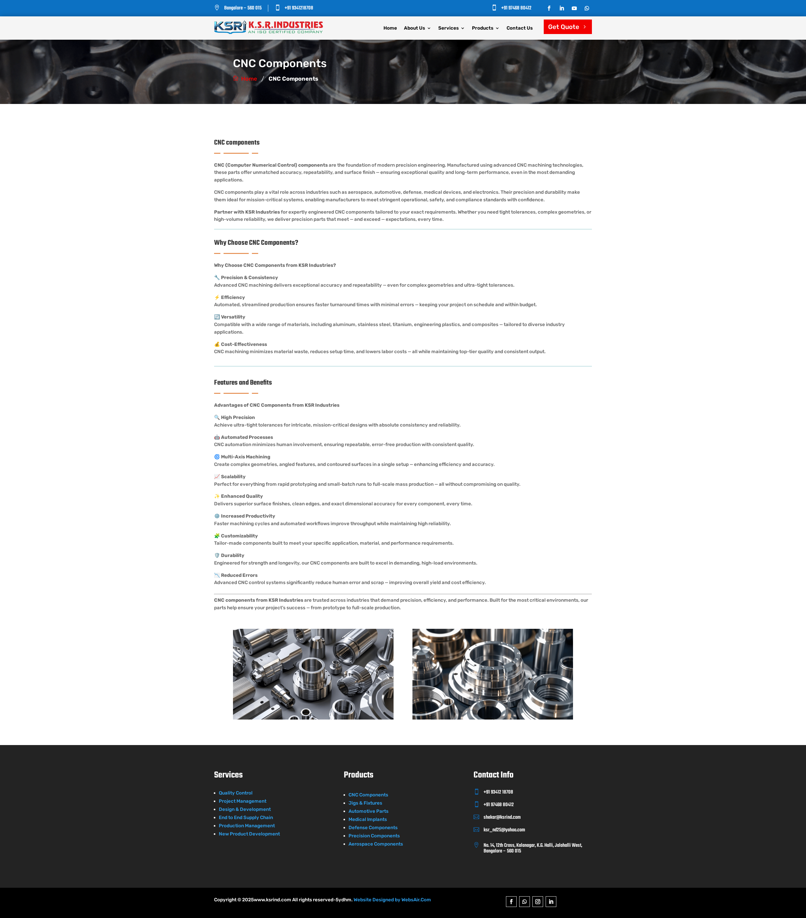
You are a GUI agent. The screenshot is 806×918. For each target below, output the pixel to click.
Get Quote (563, 27)
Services (448, 28)
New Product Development (249, 834)
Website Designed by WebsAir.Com (392, 900)
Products (482, 28)
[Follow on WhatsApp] (587, 8)
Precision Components (374, 836)
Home (390, 28)
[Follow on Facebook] (549, 8)
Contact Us (520, 28)
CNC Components (368, 795)
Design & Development (245, 809)
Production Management (247, 826)
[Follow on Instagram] (537, 901)
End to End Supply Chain (246, 817)
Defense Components (373, 827)
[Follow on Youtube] (574, 8)
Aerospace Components (376, 844)
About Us (414, 28)
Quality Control (236, 793)
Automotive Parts (369, 811)
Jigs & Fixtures (365, 803)
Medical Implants (368, 819)
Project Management (242, 801)
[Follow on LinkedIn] (562, 8)
